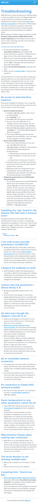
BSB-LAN (4, 2)
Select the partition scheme (19, 478)
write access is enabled (12, 408)
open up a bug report (8, 24)
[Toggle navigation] (34, 2)
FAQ (27, 22)
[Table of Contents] (1, 8)
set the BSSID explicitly (20, 393)
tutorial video (19, 71)
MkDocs (27, 500)
